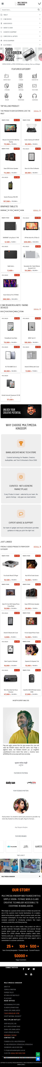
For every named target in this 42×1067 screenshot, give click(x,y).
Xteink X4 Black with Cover (11, 633)
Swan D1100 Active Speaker (32, 604)
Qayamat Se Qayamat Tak (32, 661)
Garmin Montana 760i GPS (11, 197)
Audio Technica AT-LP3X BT (32, 140)
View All (36, 111)
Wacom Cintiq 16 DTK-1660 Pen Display (11, 141)
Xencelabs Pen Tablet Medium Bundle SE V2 (32, 267)
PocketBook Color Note (11, 338)
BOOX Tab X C (32, 338)
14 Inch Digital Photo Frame (32, 633)
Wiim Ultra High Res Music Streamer (11, 691)
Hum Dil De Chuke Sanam (32, 575)
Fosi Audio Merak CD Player (11, 575)
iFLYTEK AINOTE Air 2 (11, 367)
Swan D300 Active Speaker (11, 168)
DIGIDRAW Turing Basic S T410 (11, 237)
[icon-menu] (24, 969)
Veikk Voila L (11, 266)
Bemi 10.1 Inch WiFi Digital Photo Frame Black (10, 605)
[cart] (39, 3)
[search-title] (38, 9)
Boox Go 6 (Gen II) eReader (32, 168)
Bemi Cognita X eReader (10, 661)
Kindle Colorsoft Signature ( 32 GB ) (11, 396)
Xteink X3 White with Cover (32, 367)
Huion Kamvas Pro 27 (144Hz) (10, 295)
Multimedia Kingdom (8, 876)
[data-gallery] (26, 866)
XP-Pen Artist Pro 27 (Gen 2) (32, 237)
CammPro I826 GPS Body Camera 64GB (32, 691)
